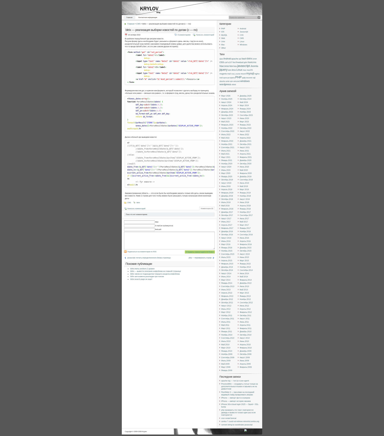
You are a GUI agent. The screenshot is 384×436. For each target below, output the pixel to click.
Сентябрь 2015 (227, 254)
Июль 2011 (225, 322)
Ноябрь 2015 (226, 251)
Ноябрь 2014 (245, 267)
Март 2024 (244, 105)
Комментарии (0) (207, 208)
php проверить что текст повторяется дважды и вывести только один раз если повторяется (238, 412)
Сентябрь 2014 (246, 270)
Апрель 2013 (226, 293)
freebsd (239, 62)
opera (232, 78)
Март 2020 (225, 173)
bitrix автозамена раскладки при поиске (147, 276)
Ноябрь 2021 (226, 144)
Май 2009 (225, 364)
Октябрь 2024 (245, 99)
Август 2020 (226, 167)
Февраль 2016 (246, 244)
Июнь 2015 (244, 257)
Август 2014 (226, 273)
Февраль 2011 (246, 328)
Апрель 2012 (245, 309)
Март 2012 (225, 312)
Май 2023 (225, 122)
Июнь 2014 (226, 277)
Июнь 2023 (244, 118)
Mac (223, 45)
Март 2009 (225, 367)
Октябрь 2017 (227, 215)
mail (229, 74)
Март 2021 (225, 157)
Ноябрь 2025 (226, 99)
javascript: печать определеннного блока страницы (149, 258)
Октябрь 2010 (245, 335)
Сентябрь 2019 (246, 180)
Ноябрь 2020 (226, 164)
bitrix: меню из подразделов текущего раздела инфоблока (155, 274)
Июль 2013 (244, 286)
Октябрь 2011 (245, 315)
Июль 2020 (244, 167)
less (234, 70)
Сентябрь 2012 (246, 303)
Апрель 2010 (245, 345)
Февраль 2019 (227, 193)
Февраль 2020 (246, 173)
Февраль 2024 (227, 109)
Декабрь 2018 (227, 196)
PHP (223, 29)
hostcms (252, 62)
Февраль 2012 (246, 312)
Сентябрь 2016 (246, 235)
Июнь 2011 (244, 322)
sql (254, 78)
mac (244, 70)
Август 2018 (245, 199)
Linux (242, 42)
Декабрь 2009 (245, 351)
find (234, 62)
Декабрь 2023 (227, 112)
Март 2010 (225, 348)
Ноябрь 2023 (245, 112)
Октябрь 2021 (245, 144)
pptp (244, 78)
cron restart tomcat (228, 418)
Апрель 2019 (226, 189)
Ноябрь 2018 (245, 196)
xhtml (234, 85)
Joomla (254, 66)
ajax (221, 59)
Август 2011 (245, 319)
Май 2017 (244, 222)
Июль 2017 (244, 219)
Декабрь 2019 (245, 177)
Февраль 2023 (227, 125)
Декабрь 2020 (245, 160)
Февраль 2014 (246, 280)
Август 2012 (226, 306)
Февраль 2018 (227, 209)
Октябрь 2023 (227, 115)
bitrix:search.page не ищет (141, 279)
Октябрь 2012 (227, 303)
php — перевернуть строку (200, 258)
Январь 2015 (245, 264)
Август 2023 (226, 118)
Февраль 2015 (227, 264)
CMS (138, 24)
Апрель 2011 (245, 325)
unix (228, 81)
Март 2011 (225, 328)
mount (243, 74)
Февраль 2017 (227, 228)
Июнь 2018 (244, 202)
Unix (223, 42)
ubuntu (222, 81)
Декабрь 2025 (245, 96)
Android (243, 29)
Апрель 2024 (226, 105)
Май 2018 (225, 206)
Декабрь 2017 (227, 212)
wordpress (225, 84)
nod (221, 78)
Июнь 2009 (244, 361)
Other (223, 48)
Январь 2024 (245, 109)
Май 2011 (225, 325)
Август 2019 (226, 183)
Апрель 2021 (245, 154)
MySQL (224, 35)
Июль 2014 (244, 273)
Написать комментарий (205, 35)
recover (249, 78)
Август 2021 (245, 147)
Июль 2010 (226, 341)
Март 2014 (225, 280)
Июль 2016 (244, 238)
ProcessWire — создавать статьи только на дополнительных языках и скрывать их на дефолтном (239, 386)
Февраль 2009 (246, 367)
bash (244, 58)
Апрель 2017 (226, 225)
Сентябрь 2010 (227, 338)
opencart (226, 78)
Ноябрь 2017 (245, 212)
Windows (243, 45)
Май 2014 (244, 277)
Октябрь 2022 (245, 128)
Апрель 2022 (245, 138)
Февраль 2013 (227, 296)
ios (235, 66)
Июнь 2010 (244, 341)
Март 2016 (225, 244)
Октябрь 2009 (245, 354)
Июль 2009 (226, 361)
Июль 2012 (244, 306)
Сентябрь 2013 (227, 286)
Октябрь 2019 (227, 180)
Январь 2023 (245, 125)
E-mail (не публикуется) (164, 226)
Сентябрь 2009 (227, 357)
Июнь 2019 (226, 186)
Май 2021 (225, 154)
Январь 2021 (226, 160)
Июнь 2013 (226, 290)
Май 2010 (225, 345)
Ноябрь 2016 (245, 231)
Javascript (244, 32)
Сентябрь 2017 (246, 215)
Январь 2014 (226, 283)
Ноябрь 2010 (226, 335)
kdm (229, 70)
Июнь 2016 (226, 241)
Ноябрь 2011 (226, 315)
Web (223, 38)
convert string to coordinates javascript (236, 425)
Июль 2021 (226, 151)
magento (223, 74)
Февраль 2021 (246, 157)
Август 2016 (226, 238)
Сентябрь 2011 (227, 319)
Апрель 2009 (245, 364)
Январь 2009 (226, 370)
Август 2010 (245, 338)
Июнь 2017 (226, 222)
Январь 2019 (245, 193)
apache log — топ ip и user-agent (235, 381)
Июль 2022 (226, 135)
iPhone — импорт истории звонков (236, 401)
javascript (243, 66)
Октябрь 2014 (227, 270)
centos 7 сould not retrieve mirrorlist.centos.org (240, 421)
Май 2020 (244, 170)
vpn (231, 81)
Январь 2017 (245, 228)
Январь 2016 (226, 248)
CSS (241, 35)
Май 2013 (244, 290)
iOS (222, 32)
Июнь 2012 (226, 309)
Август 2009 (245, 357)
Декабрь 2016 (227, 231)
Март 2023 (244, 122)
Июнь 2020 (226, 170)
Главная (129, 17)
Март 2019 (244, 189)
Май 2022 (225, 138)
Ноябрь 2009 (226, 354)
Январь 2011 (226, 332)
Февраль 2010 (246, 348)
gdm (245, 62)
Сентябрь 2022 (227, 131)
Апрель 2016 (245, 241)
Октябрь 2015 (245, 251)
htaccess (224, 66)
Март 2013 (244, 293)
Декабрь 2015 (245, 248)
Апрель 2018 (245, 206)
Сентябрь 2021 (227, 147)
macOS (250, 70)
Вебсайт (158, 229)
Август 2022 (245, 131)
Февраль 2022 (227, 141)
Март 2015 (244, 261)
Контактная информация (147, 17)
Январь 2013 (245, 296)
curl (226, 62)
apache (234, 58)
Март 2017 (244, 225)
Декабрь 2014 (227, 267)
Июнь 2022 (244, 135)
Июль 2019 (244, 183)
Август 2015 (245, 254)
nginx (257, 73)
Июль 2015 (226, 257)
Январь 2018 (245, 209)
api (240, 59)
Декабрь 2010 (245, 332)
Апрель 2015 (226, 261)
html (231, 66)
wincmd (236, 81)
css (221, 62)
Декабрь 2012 (227, 299)
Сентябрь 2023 (246, 115)
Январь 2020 (226, 177)
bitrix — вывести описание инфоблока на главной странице (155, 271)
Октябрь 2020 (245, 164)
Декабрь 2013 (245, 283)
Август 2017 (226, 219)
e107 (230, 62)
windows (245, 81)
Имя (156, 222)
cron (255, 58)
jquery (223, 69)
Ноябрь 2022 (226, 128)
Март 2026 (225, 96)
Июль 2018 (226, 202)
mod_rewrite (235, 74)
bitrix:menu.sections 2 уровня (142, 269)
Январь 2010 (226, 351)
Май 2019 (244, 186)
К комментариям (184, 35)
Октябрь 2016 (227, 235)
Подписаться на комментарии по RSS (141, 252)
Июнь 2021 (244, 151)
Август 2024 (226, 102)
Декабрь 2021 (245, 141)
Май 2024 (244, 102)
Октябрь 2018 (227, 199)
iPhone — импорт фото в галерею (235, 398)
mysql (250, 73)
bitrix (138, 202)
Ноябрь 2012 (245, 299)
